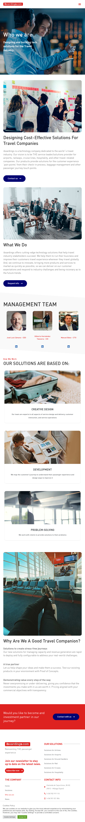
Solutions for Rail (51, 763)
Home (7, 786)
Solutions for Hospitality (53, 772)
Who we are (9, 795)
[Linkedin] (16, 346)
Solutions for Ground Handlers (56, 759)
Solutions (8, 790)
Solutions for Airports (52, 754)
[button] (80, 4)
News (7, 799)
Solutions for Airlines (52, 750)
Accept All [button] (22, 817)
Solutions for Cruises (52, 768)
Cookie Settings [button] (9, 817)
